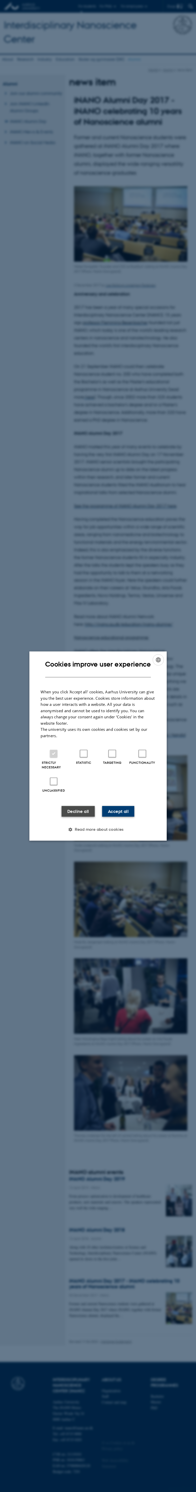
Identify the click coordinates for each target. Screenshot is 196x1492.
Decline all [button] (78, 811)
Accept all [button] (118, 811)
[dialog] (98, 746)
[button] (98, 829)
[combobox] (158, 659)
